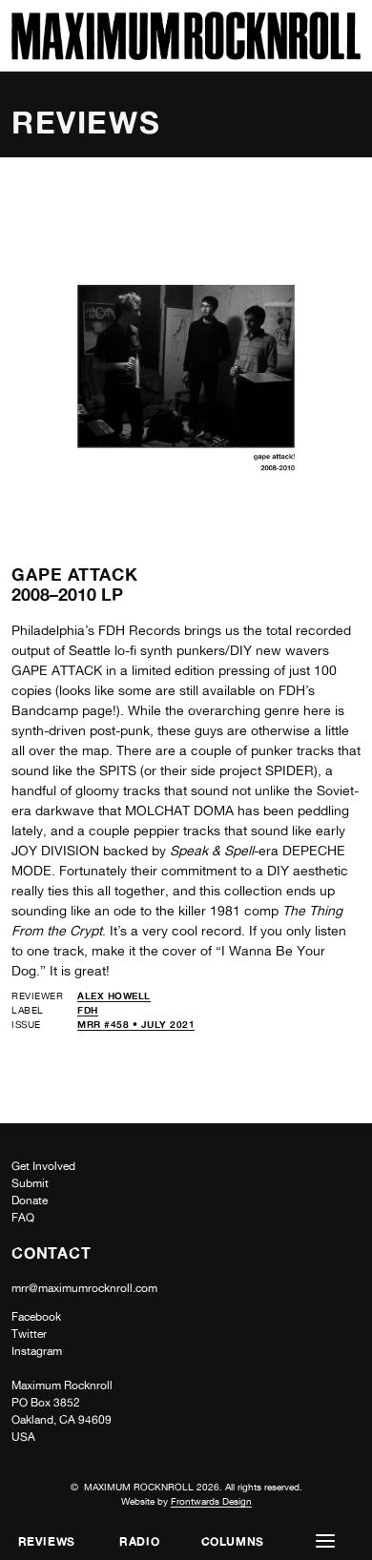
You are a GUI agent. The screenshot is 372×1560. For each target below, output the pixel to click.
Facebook (36, 1317)
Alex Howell (114, 995)
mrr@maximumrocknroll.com (84, 1288)
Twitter (29, 1334)
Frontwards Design (211, 1501)
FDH (87, 1010)
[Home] (186, 55)
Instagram (36, 1351)
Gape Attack (74, 574)
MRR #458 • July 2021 (136, 1024)
